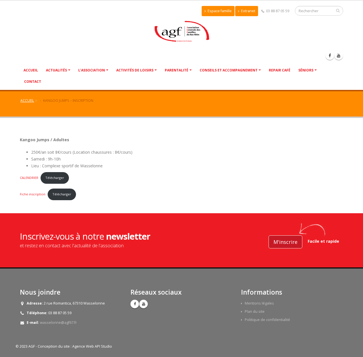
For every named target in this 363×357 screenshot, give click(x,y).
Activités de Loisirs (134, 70)
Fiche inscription (32, 194)
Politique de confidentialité (267, 319)
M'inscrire (285, 241)
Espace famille (219, 11)
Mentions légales (259, 303)
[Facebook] (330, 55)
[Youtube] (338, 55)
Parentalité (176, 70)
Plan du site (255, 311)
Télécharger (54, 178)
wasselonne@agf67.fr (58, 322)
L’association (91, 70)
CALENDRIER (29, 178)
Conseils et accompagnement (229, 70)
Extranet (247, 11)
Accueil (31, 70)
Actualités (56, 70)
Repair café (279, 70)
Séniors (305, 70)
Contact (32, 81)
